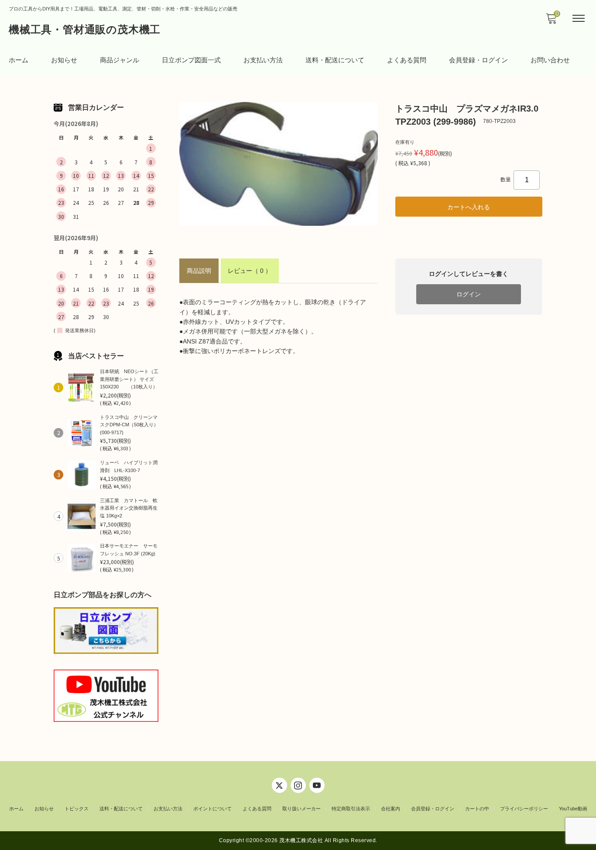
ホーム (18, 60)
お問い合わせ (550, 60)
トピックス (77, 808)
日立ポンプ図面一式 (191, 60)
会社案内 (390, 808)
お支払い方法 (263, 60)
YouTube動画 (573, 808)
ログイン (468, 294)
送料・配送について (334, 60)
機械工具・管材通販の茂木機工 (85, 29)
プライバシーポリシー (524, 808)
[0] (551, 20)
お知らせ (64, 60)
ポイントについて (212, 808)
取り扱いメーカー (301, 808)
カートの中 (477, 808)
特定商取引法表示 (351, 808)
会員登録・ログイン (478, 60)
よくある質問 (406, 60)
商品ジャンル (119, 60)
